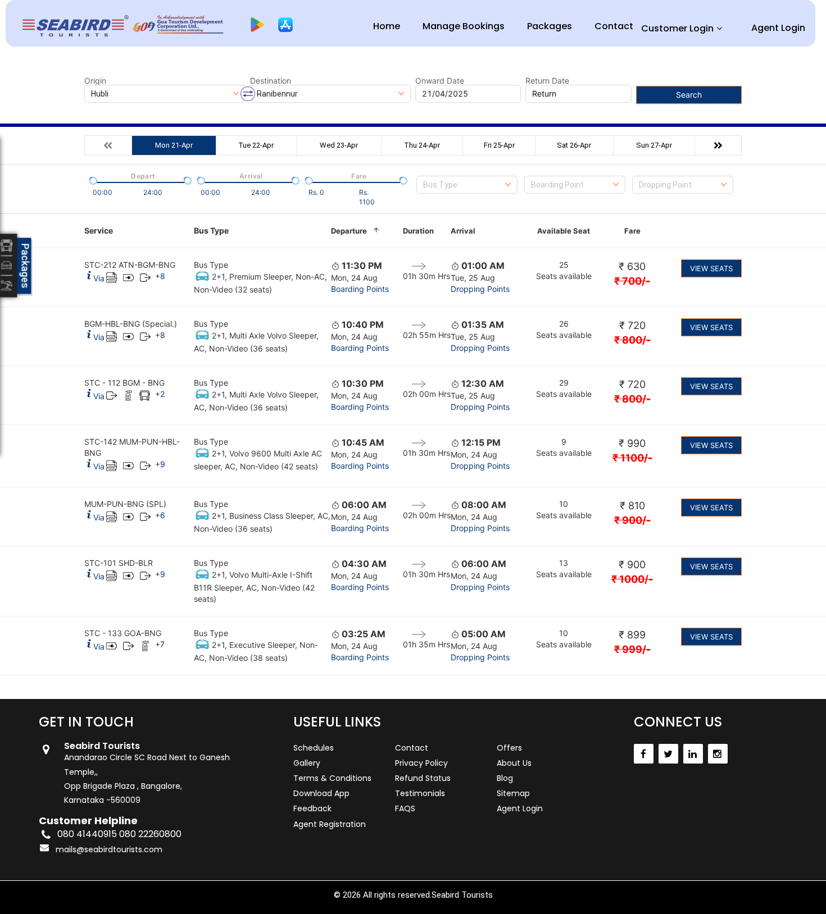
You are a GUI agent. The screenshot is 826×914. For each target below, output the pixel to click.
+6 (160, 515)
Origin (95, 81)
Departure (349, 230)
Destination (270, 81)
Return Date (547, 81)
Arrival (463, 230)
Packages (549, 26)
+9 (160, 464)
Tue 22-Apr (256, 145)
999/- (632, 649)
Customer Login (677, 28)
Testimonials (420, 793)
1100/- (632, 458)
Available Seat (563, 230)
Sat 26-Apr (574, 145)
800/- (632, 340)
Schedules (313, 747)
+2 (160, 394)
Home (386, 26)
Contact (613, 26)
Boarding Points (360, 289)
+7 (160, 644)
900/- (632, 520)
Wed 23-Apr (339, 145)
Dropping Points (480, 289)
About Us (514, 763)
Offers (509, 747)
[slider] (92, 179)
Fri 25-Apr (499, 145)
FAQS (405, 808)
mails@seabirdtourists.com (109, 849)
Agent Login (778, 27)
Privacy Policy (421, 763)
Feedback (312, 808)
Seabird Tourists (462, 895)
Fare (632, 230)
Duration (418, 230)
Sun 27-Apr (654, 145)
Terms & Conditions (332, 778)
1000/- (632, 579)
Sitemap (513, 793)
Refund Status (423, 778)
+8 (160, 276)
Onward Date (439, 81)
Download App (321, 793)
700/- (632, 281)
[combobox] (467, 184)
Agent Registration (329, 824)
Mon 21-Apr (174, 145)
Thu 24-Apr (422, 145)
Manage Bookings (464, 26)
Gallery (306, 763)
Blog (505, 778)
